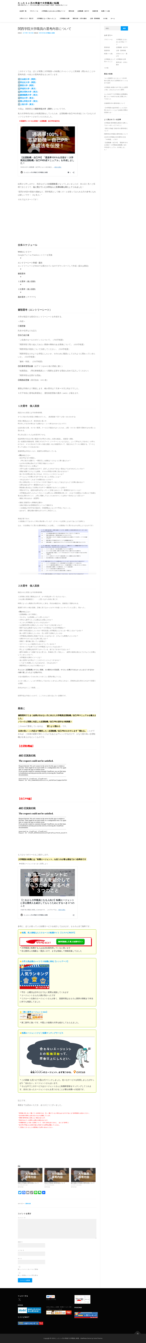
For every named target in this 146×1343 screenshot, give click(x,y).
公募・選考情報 (95, 18)
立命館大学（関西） (28, 79)
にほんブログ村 (51, 1299)
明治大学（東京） (27, 98)
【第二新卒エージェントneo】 (35, 1012)
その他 (105, 18)
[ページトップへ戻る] (137, 1333)
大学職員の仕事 (64, 18)
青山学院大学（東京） (29, 101)
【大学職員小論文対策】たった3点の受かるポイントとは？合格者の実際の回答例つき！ (116, 110)
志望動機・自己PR (83, 11)
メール (21, 1250)
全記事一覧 (23, 11)
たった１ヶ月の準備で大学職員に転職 (38, 3)
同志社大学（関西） (28, 82)
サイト (20, 1258)
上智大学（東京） (27, 104)
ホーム (113, 18)
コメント (22, 1218)
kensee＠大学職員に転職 (47, 33)
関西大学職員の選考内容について (28, 1183)
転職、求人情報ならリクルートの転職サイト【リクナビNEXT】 (49, 932)
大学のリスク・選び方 (26, 18)
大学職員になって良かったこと (46, 18)
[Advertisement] (57, 55)
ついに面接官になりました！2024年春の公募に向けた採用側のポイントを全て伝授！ (116, 80)
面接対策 (95, 11)
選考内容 (71, 11)
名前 (20, 1242)
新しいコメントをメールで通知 (28, 1269)
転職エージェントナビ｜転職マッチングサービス (42, 1033)
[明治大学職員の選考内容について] (56, 1175)
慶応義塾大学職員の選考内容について (83, 1183)
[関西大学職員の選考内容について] (30, 1175)
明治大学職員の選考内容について (54, 1183)
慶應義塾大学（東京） (29, 95)
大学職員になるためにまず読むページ (53, 11)
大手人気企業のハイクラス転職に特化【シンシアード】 (45, 961)
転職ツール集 (105, 11)
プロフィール (34, 11)
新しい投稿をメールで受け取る (28, 1275)
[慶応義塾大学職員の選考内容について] (83, 1175)
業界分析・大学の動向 (80, 18)
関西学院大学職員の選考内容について (116, 134)
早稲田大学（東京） (28, 88)
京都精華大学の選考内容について (114, 103)
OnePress (83, 1338)
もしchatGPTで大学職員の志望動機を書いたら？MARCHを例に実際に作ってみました (116, 96)
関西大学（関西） (27, 85)
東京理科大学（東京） (29, 91)
